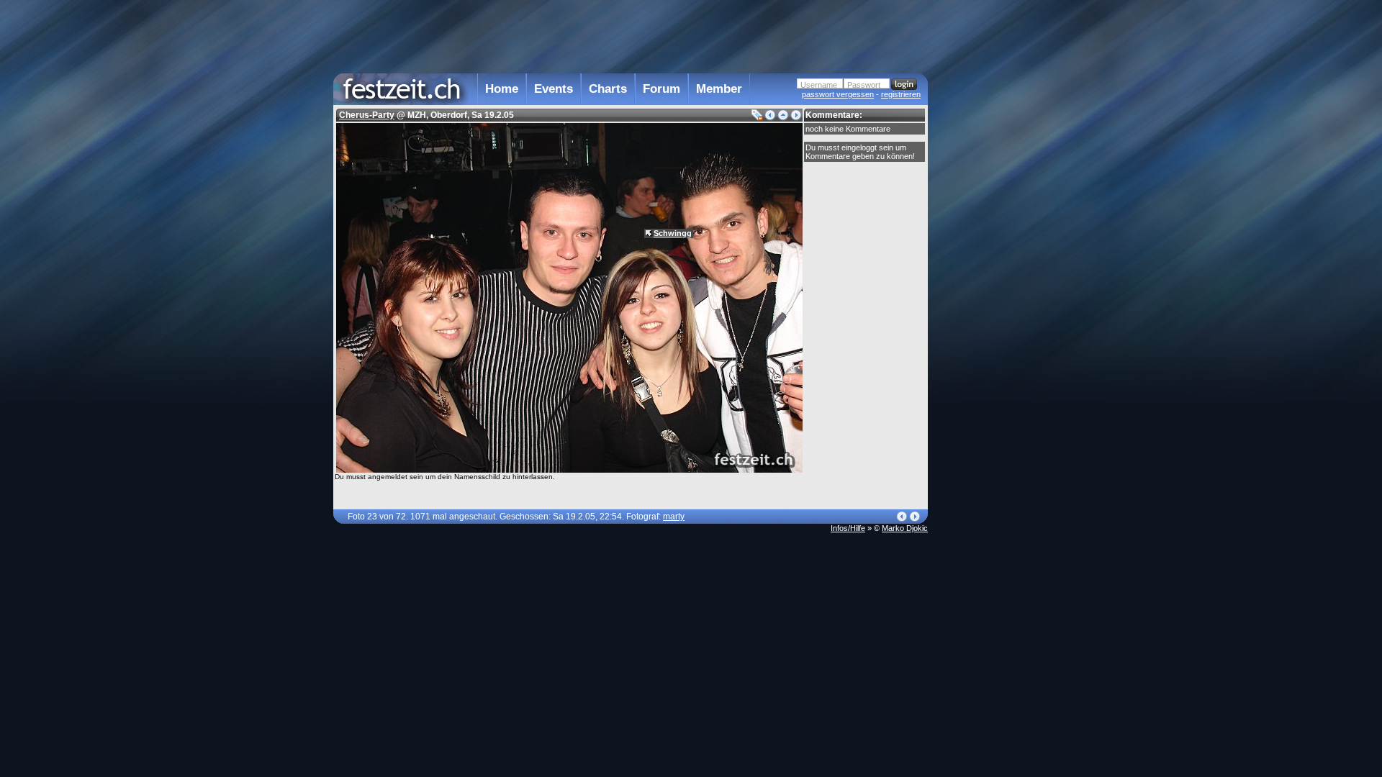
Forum (661, 89)
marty (674, 517)
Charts (608, 89)
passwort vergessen (838, 94)
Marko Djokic (905, 528)
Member (719, 89)
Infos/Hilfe (848, 528)
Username (818, 85)
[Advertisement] (991, 290)
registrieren (901, 94)
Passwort (863, 85)
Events (553, 89)
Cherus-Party (366, 115)
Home (501, 89)
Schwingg (673, 233)
